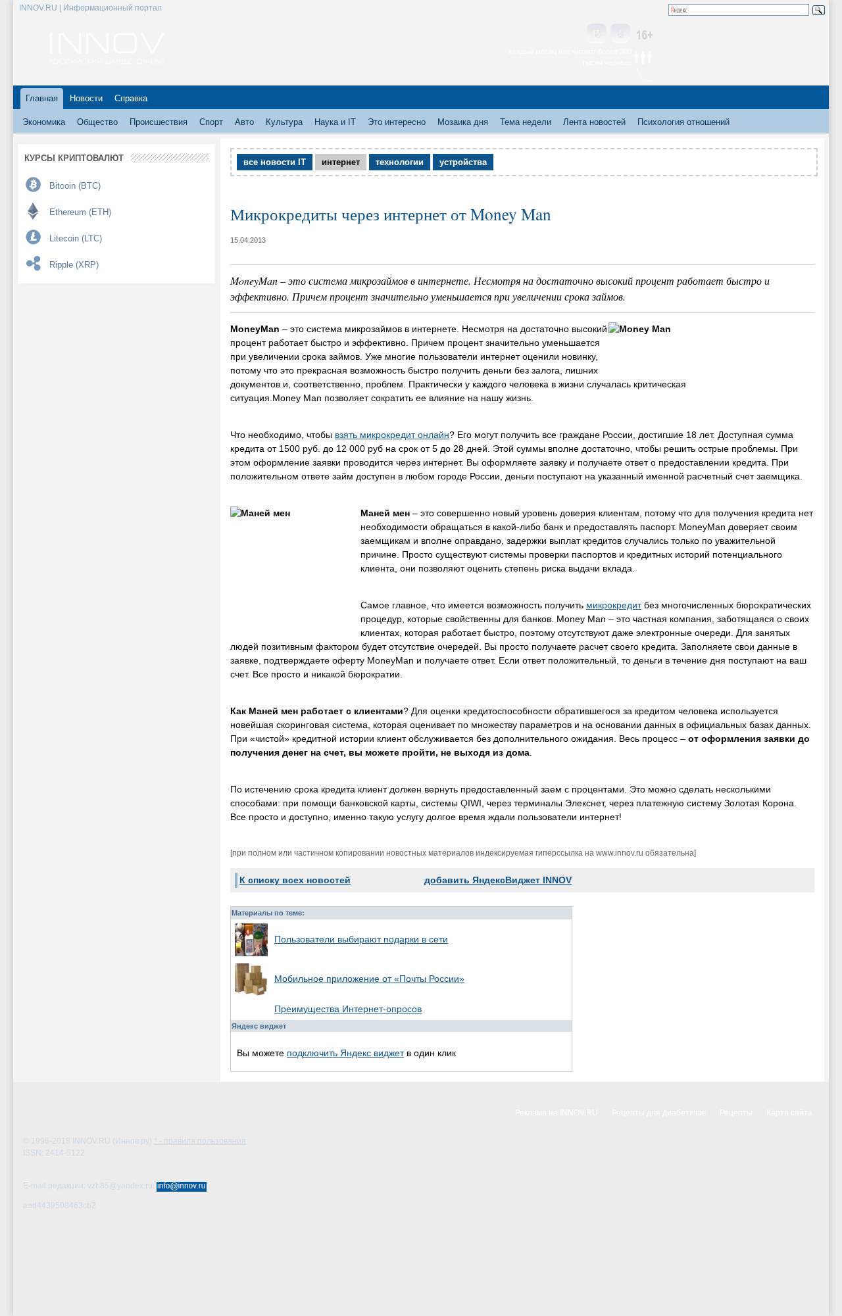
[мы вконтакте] (596, 34)
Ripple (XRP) (74, 265)
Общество (97, 122)
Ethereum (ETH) (80, 212)
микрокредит (613, 605)
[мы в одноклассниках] (620, 34)
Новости (86, 98)
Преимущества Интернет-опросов (348, 1009)
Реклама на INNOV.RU (556, 1112)
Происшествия (158, 122)
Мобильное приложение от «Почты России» (369, 978)
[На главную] (106, 60)
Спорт (211, 122)
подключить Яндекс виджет (345, 1053)
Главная (42, 98)
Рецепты (736, 1112)
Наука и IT (335, 122)
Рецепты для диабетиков (659, 1112)
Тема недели (525, 122)
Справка (130, 98)
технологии (400, 162)
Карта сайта (789, 1112)
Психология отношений (683, 122)
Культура (284, 122)
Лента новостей (594, 122)
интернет (341, 162)
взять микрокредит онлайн (392, 434)
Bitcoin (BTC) (75, 186)
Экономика (43, 122)
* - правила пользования (200, 1141)
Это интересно (397, 122)
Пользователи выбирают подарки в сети (361, 939)
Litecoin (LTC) (75, 238)
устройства (463, 162)
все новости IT (274, 162)
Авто (244, 122)
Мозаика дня (462, 122)
